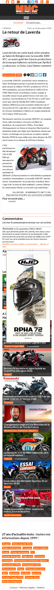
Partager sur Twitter (40, 75)
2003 (18, 75)
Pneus (21, 569)
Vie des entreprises (12, 581)
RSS (41, 1)
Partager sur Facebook (44, 75)
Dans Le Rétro (41, 548)
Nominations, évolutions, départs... (21, 430)
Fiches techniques (20, 552)
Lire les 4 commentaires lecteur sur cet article (26, 222)
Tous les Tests (32, 577)
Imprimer (32, 75)
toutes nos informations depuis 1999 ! (26, 536)
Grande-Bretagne (11, 556)
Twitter (32, 1)
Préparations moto (35, 569)
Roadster (14, 573)
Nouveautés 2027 (31, 564)
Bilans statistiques (12, 548)
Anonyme (7, 1)
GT (32, 552)
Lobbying (7, 560)
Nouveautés (9, 75)
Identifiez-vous (8, 244)
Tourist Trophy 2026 (14, 346)
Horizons (39, 556)
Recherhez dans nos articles (24, 2)
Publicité (40, 587)
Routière (25, 573)
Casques (27, 548)
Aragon (7, 374)
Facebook (29, 1)
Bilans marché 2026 (22, 543)
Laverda (12, 201)
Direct (47, 1)
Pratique (8, 402)
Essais (7, 487)
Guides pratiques (12, 515)
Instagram (36, 1)
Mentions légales (27, 587)
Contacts (14, 587)
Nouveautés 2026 (11, 564)
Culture (8, 458)
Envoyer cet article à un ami (36, 75)
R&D (5, 573)
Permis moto (9, 569)
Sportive (36, 573)
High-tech (27, 556)
